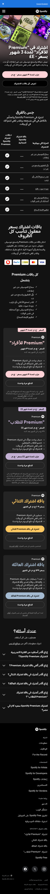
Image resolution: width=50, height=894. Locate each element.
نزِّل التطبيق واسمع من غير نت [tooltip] (40, 167)
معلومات (43, 743)
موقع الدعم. (14, 643)
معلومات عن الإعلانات (41, 889)
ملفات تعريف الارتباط (30, 884)
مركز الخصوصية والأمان (35, 880)
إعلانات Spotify (40, 779)
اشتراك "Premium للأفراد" (35, 834)
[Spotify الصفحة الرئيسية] (42, 11)
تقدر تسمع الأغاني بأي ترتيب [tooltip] (40, 178)
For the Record (39, 755)
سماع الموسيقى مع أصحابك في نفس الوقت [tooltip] (39, 199)
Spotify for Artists (39, 767)
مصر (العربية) (5, 875)
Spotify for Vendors (38, 791)
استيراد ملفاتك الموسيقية (36, 821)
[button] (25, 374)
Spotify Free (41, 857)
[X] (35, 869)
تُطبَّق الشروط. (21, 97)
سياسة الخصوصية (43, 884)
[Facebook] (25, 869)
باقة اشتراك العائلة (39, 846)
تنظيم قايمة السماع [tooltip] (41, 209)
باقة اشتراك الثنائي (39, 840)
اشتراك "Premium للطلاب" (35, 852)
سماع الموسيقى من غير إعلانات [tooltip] (40, 156)
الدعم (44, 804)
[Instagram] (44, 869)
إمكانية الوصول (28, 889)
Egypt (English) (42, 4)
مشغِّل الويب (41, 810)
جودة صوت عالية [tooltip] (42, 188)
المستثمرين (42, 785)
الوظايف (43, 749)
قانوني (46, 880)
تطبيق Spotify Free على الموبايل (32, 815)
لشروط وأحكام (34, 482)
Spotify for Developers (36, 773)
